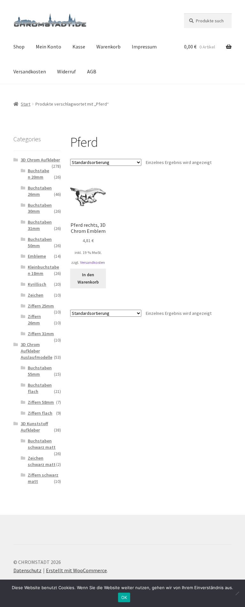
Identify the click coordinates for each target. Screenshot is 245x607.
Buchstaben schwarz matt (42, 444)
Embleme (37, 256)
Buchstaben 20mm (38, 174)
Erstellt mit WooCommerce (76, 570)
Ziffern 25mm (41, 306)
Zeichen (35, 295)
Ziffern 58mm (41, 402)
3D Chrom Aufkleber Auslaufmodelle (36, 351)
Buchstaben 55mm (40, 371)
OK (124, 597)
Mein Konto (48, 46)
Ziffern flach (40, 413)
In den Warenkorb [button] (88, 278)
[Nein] (237, 593)
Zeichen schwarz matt (42, 461)
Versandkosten (29, 71)
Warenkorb (108, 46)
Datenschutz (27, 570)
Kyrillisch (37, 284)
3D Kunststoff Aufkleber (34, 427)
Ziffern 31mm (41, 334)
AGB (91, 71)
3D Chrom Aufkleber (40, 160)
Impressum (144, 46)
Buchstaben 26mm (40, 191)
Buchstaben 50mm (40, 242)
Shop (19, 46)
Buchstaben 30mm (40, 208)
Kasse (78, 46)
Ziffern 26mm (34, 320)
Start (25, 104)
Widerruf (66, 71)
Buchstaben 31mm (40, 225)
